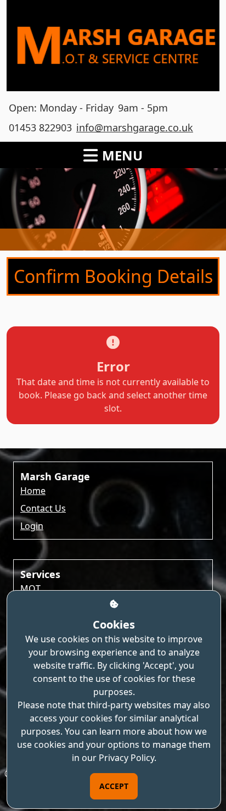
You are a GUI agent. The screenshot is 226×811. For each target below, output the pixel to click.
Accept (113, 786)
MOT (30, 588)
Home (33, 491)
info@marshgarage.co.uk (134, 127)
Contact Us (43, 508)
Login (31, 526)
